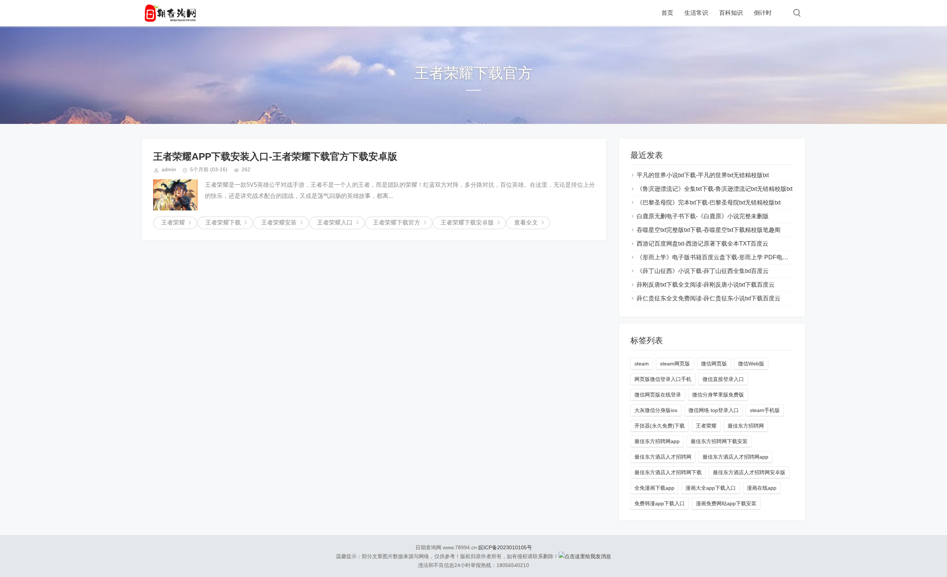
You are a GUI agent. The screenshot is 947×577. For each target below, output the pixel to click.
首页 (667, 13)
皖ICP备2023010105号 (505, 547)
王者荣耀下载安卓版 (467, 222)
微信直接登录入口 (723, 379)
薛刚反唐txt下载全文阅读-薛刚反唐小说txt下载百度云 (706, 284)
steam (641, 364)
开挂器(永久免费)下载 (659, 426)
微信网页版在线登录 (657, 395)
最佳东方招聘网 (746, 426)
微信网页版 (714, 364)
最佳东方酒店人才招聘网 (662, 457)
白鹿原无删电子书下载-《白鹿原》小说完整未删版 (703, 216)
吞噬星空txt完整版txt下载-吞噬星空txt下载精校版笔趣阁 (709, 230)
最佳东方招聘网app (657, 441)
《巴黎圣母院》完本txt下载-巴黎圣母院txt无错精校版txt (709, 202)
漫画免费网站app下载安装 (726, 503)
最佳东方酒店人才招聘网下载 (668, 472)
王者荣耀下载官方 (396, 222)
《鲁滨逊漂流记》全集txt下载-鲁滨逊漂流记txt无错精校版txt (714, 189)
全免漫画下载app (654, 488)
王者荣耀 (173, 222)
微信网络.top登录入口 (713, 410)
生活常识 (696, 13)
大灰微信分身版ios (655, 410)
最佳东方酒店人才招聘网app (735, 457)
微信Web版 (751, 364)
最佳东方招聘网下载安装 (719, 441)
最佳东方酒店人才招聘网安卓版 (749, 472)
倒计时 (763, 13)
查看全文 (526, 222)
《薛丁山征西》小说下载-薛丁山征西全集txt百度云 (703, 271)
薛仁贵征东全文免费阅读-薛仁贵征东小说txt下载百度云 (709, 298)
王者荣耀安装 (279, 222)
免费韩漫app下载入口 (659, 503)
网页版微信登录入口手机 (662, 379)
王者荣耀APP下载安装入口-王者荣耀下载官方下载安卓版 (275, 156)
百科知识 (731, 13)
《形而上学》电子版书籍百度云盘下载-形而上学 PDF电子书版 (718, 257)
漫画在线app (761, 488)
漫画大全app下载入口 (710, 488)
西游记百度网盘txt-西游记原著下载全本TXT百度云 (702, 243)
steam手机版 (765, 410)
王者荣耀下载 (223, 222)
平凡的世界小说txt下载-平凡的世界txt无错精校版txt (703, 175)
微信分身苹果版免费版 (718, 395)
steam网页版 (675, 364)
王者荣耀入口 (335, 222)
